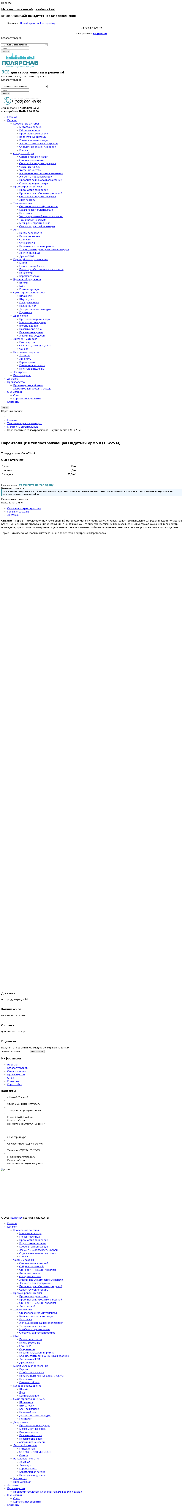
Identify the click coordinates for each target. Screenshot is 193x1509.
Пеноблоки (26, 1379)
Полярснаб (16, 1217)
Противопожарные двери (34, 1425)
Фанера (23, 1455)
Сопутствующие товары (33, 1289)
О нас (10, 1077)
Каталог (12, 1226)
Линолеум (25, 1465)
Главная (12, 1223)
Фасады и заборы (23, 1259)
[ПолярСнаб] (20, 67)
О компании (14, 1495)
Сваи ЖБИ (25, 1346)
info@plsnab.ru (100, 33)
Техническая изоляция (32, 1326)
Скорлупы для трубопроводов (37, 1332)
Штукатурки (26, 1405)
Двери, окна (20, 1422)
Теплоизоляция (22, 1309)
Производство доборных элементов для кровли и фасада (47, 1491)
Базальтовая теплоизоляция (36, 1316)
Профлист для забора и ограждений (40, 1286)
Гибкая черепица (29, 1236)
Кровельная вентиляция (33, 1246)
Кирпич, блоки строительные (30, 1365)
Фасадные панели (29, 1273)
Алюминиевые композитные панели (41, 1279)
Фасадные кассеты (30, 1276)
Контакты (13, 1081)
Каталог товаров (17, 1068)
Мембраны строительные (34, 1329)
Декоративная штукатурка (35, 1415)
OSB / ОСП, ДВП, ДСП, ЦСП (35, 1452)
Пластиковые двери (31, 1438)
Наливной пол (27, 1412)
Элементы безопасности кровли (38, 1250)
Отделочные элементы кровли (37, 1253)
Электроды (20, 1478)
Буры (22, 1392)
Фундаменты (27, 1349)
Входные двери (28, 1432)
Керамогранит (28, 1468)
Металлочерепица (30, 1233)
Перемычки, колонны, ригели (36, 1352)
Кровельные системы (26, 1230)
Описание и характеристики (24, 508)
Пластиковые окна (30, 1435)
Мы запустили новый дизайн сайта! (28, 9)
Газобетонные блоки (31, 1372)
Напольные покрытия (26, 1458)
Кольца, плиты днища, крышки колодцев (44, 1356)
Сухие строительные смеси (29, 1399)
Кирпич (23, 1369)
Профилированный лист (27, 1293)
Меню (5, 408)
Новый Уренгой (29, 23)
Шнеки (23, 1389)
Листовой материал (25, 1445)
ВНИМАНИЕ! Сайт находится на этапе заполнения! (38, 16)
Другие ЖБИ (26, 1362)
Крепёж (23, 1256)
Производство (16, 1074)
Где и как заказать (18, 511)
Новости (12, 1064)
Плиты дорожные (29, 1342)
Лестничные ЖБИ (29, 1359)
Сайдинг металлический (33, 1263)
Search (5, 51)
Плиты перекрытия (30, 1339)
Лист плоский (27, 1306)
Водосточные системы (32, 1243)
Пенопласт (25, 1319)
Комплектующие (29, 1395)
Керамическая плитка (32, 1471)
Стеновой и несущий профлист (37, 1269)
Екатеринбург (48, 23)
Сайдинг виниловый (31, 1266)
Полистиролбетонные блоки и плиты (41, 1375)
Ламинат (24, 1462)
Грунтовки (25, 1418)
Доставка (13, 515)
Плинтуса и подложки (32, 1475)
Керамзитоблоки (29, 1382)
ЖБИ (16, 1336)
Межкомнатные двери (32, 1428)
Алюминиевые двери (32, 1442)
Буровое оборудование (27, 1385)
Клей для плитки (29, 1409)
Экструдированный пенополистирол (41, 1322)
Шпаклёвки (26, 1402)
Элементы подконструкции (35, 1283)
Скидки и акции (16, 1071)
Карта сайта (14, 1084)
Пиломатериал (22, 1481)
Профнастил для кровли (33, 1240)
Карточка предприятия (27, 1501)
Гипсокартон (27, 1448)
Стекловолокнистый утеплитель (38, 1312)
